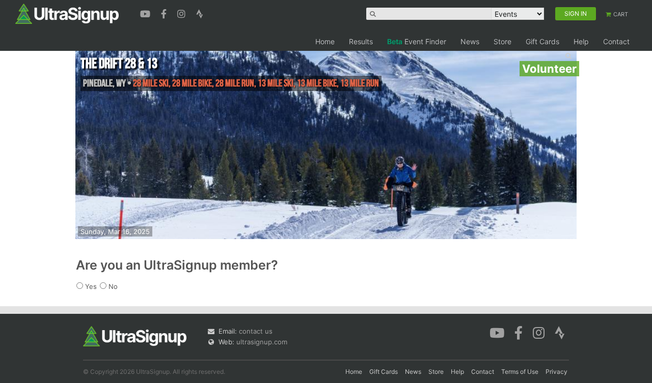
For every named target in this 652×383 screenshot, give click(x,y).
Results (361, 41)
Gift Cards (542, 41)
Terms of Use (519, 371)
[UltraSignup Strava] (199, 13)
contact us (256, 331)
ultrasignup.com (261, 342)
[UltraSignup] (67, 13)
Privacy (556, 371)
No (113, 286)
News (469, 41)
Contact (616, 41)
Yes (91, 286)
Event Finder (416, 41)
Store (502, 41)
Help (581, 41)
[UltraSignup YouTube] (146, 13)
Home (325, 41)
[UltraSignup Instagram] (182, 13)
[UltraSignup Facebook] (165, 13)
